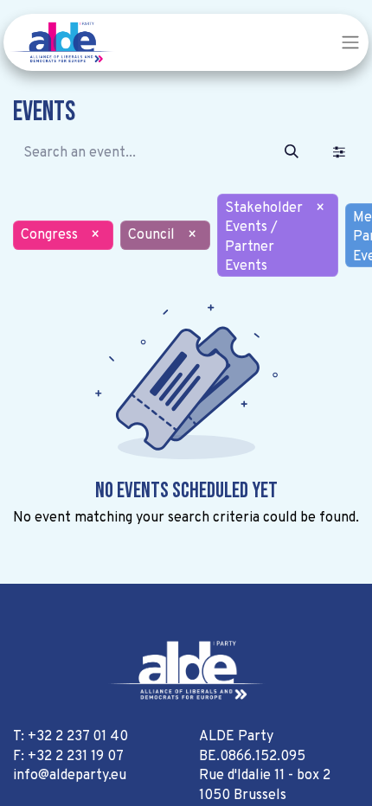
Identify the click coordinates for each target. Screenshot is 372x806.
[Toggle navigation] (350, 42)
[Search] (291, 153)
